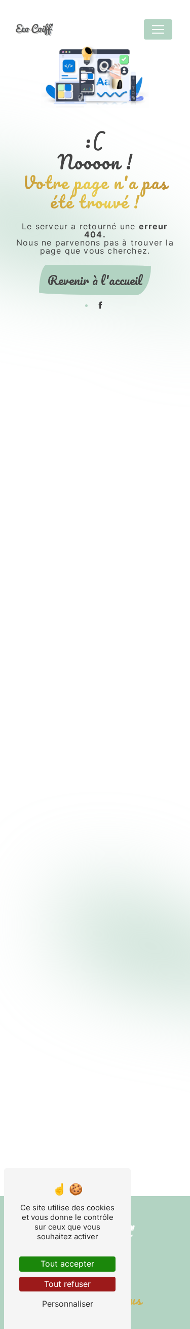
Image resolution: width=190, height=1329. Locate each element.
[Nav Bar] (158, 29)
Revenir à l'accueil (95, 280)
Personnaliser (67, 1304)
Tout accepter (67, 1263)
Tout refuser (67, 1284)
